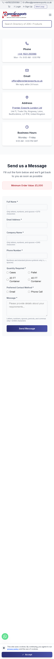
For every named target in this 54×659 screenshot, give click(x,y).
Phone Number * (15, 250)
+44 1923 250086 (27, 54)
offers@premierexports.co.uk (27, 80)
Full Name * (12, 202)
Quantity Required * (16, 268)
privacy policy (13, 649)
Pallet (34, 272)
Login (18, 6)
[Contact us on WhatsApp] (5, 636)
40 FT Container (36, 280)
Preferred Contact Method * (20, 287)
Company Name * (15, 232)
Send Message (27, 328)
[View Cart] (9, 6)
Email (12, 291)
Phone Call (37, 291)
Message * (12, 298)
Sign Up (28, 6)
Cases (13, 272)
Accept (28, 654)
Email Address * (14, 219)
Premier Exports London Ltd (27, 107)
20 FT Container (15, 280)
